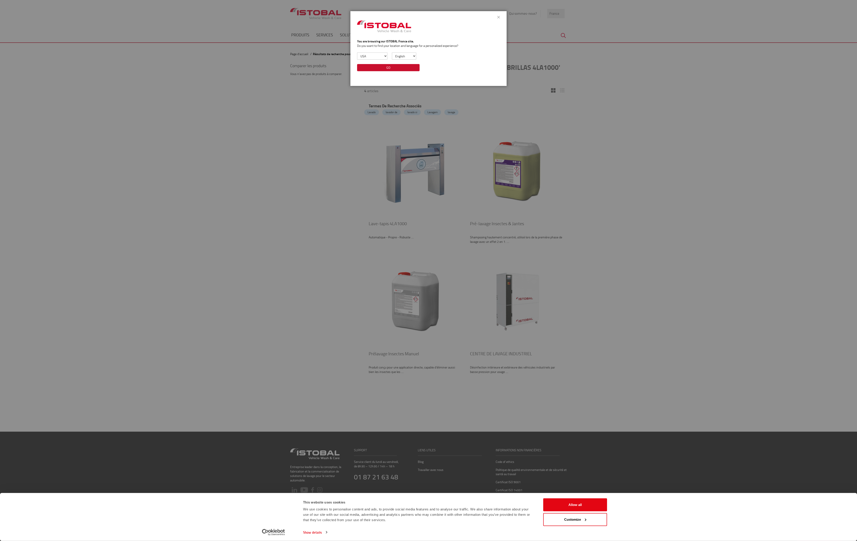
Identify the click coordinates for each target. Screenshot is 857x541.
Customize (572, 519)
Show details (312, 532)
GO (388, 67)
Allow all (575, 505)
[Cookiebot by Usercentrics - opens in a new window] (273, 532)
